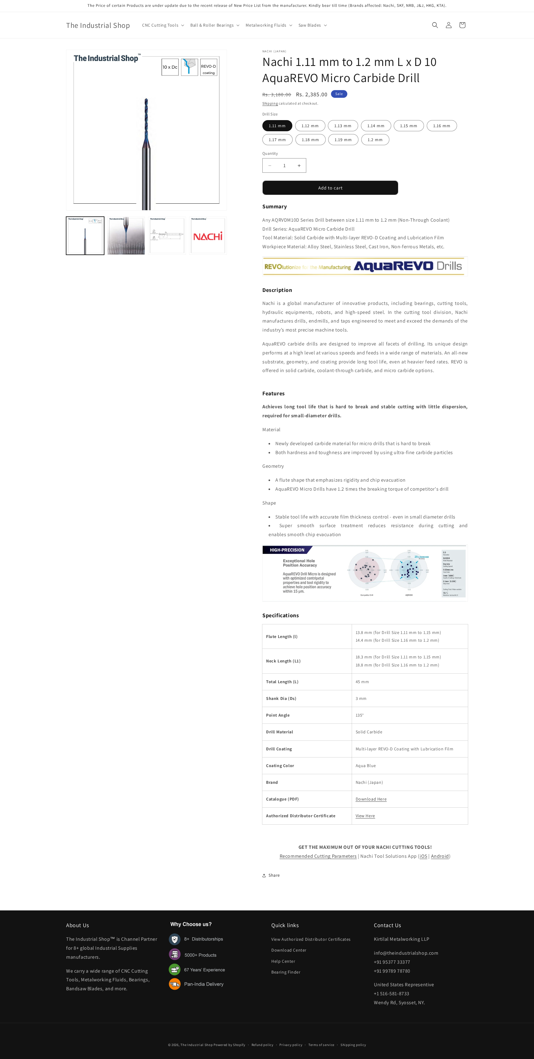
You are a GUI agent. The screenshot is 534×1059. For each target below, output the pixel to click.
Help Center (283, 961)
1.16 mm (442, 125)
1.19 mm (343, 139)
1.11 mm (277, 125)
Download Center (289, 950)
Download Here (371, 799)
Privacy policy (290, 1045)
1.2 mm (375, 139)
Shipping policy (353, 1045)
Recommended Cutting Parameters (318, 856)
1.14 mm (376, 125)
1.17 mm (277, 139)
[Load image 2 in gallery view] (126, 236)
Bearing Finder (285, 972)
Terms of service (321, 1045)
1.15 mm (408, 125)
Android (440, 856)
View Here (365, 815)
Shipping (270, 103)
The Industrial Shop (196, 1045)
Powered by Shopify (229, 1045)
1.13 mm (343, 125)
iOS (423, 856)
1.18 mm (310, 139)
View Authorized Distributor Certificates (311, 939)
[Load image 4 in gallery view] (208, 236)
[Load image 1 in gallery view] (85, 236)
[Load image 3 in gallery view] (167, 236)
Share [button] (274, 875)
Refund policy (262, 1045)
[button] (162, 25)
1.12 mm (310, 125)
